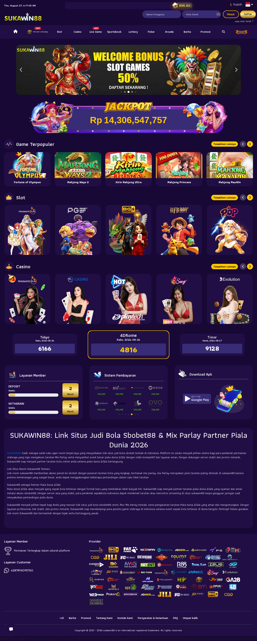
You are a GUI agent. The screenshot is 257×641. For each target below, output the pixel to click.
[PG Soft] (78, 230)
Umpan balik (190, 618)
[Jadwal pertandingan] (182, 6)
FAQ (175, 618)
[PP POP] (230, 230)
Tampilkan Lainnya (224, 144)
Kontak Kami (125, 618)
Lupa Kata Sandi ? (244, 21)
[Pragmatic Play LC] (27, 299)
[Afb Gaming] (179, 230)
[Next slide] (250, 144)
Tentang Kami (104, 618)
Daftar (248, 14)
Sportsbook (114, 31)
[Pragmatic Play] (27, 230)
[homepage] (15, 32)
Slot (59, 31)
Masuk (231, 14)
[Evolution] (230, 299)
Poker (151, 31)
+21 (61, 618)
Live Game (96, 31)
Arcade (169, 31)
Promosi (205, 31)
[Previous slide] (243, 144)
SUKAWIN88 (14, 453)
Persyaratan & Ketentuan (153, 618)
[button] (236, 69)
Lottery (133, 31)
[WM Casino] (78, 299)
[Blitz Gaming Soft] (128, 230)
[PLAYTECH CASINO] (128, 299)
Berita (187, 31)
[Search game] (223, 32)
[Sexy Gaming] (179, 299)
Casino (78, 31)
